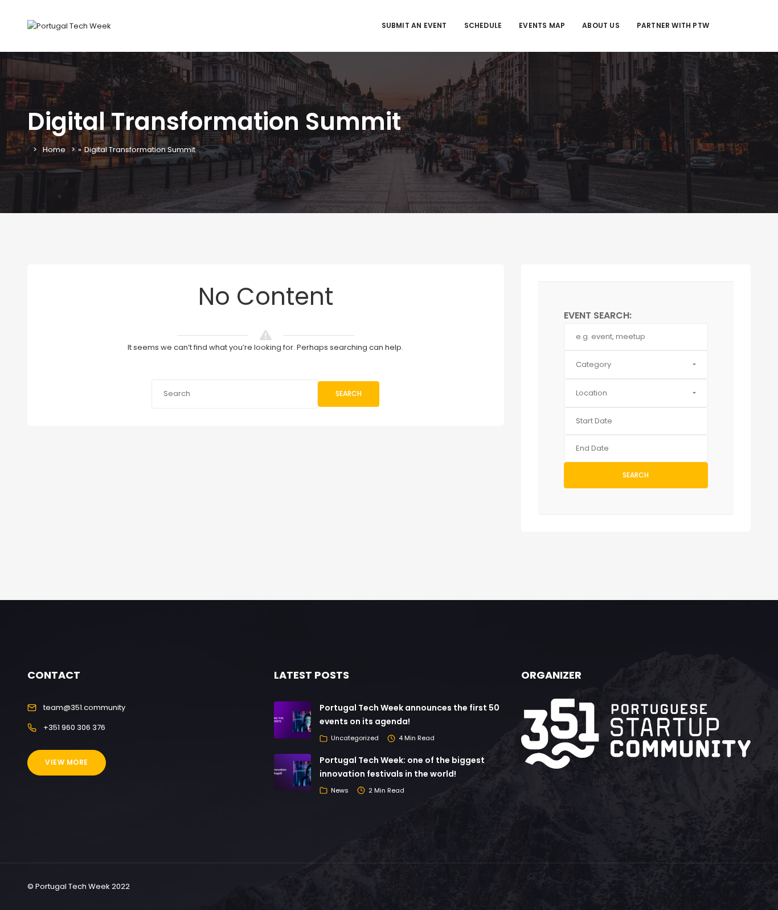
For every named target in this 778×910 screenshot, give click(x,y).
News (340, 790)
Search (348, 393)
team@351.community (84, 707)
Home (54, 149)
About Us (601, 25)
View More (66, 762)
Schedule (483, 25)
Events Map (542, 25)
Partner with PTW (673, 25)
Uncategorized (355, 737)
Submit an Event (414, 25)
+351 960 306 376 (74, 727)
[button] (636, 364)
